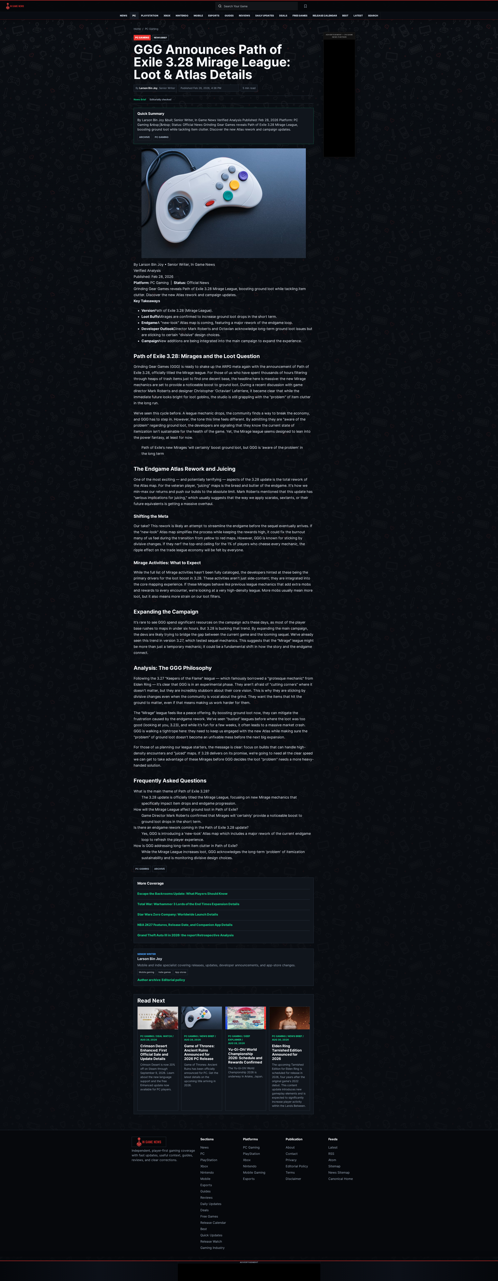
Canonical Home (340, 1179)
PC (134, 15)
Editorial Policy (297, 1166)
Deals (283, 15)
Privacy (291, 1160)
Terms (290, 1172)
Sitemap (334, 1166)
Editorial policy (173, 980)
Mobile (198, 15)
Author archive (149, 980)
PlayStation (149, 15)
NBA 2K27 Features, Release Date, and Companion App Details (184, 925)
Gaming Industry (212, 1248)
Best (345, 15)
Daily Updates (264, 15)
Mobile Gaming (254, 1172)
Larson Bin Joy (148, 88)
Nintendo (182, 15)
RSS (331, 1154)
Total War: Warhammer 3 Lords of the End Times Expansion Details (188, 904)
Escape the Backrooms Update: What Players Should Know (182, 894)
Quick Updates (211, 1235)
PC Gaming (151, 28)
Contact (292, 1154)
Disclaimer (293, 1179)
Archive (144, 137)
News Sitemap (339, 1172)
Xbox (167, 15)
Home (137, 28)
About (290, 1147)
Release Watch (211, 1241)
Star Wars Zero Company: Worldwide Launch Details (177, 914)
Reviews (244, 15)
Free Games (300, 15)
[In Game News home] (107, 6)
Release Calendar (325, 15)
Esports (213, 15)
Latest (358, 15)
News (123, 15)
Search (373, 15)
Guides (229, 15)
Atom (332, 1160)
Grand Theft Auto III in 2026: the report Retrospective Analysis (185, 935)
